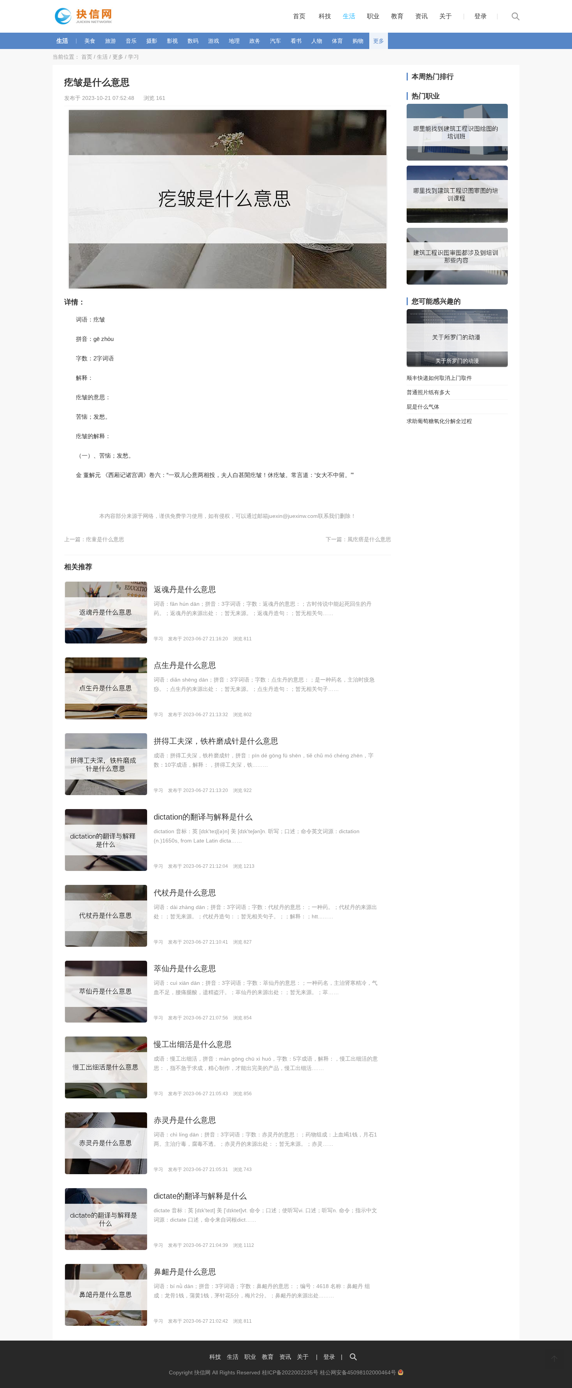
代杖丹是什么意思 (185, 892)
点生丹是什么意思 (185, 665)
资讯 (421, 16)
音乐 (131, 41)
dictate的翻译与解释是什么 (200, 1196)
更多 (378, 41)
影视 (172, 41)
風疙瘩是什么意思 (369, 539)
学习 (133, 57)
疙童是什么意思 (105, 539)
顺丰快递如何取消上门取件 (439, 378)
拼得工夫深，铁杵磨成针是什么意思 (216, 741)
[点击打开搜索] (353, 1356)
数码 (193, 41)
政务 (254, 41)
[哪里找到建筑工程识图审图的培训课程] (457, 221)
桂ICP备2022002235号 (290, 1372)
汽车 (275, 41)
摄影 (151, 41)
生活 (349, 16)
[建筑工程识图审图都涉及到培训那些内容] (457, 283)
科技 (325, 16)
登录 (480, 16)
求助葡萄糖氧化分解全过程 (439, 421)
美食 (89, 41)
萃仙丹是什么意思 (185, 968)
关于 (445, 16)
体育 (337, 41)
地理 (234, 41)
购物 (358, 41)
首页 (299, 16)
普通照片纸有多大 (428, 392)
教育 (397, 16)
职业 (373, 16)
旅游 (110, 41)
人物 (316, 41)
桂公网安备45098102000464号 (359, 1372)
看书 (296, 41)
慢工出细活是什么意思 (193, 1044)
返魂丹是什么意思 (185, 589)
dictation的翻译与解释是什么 (203, 817)
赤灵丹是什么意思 (185, 1120)
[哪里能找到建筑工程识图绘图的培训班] (457, 159)
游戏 (213, 41)
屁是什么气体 (423, 407)
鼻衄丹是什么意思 (185, 1271)
